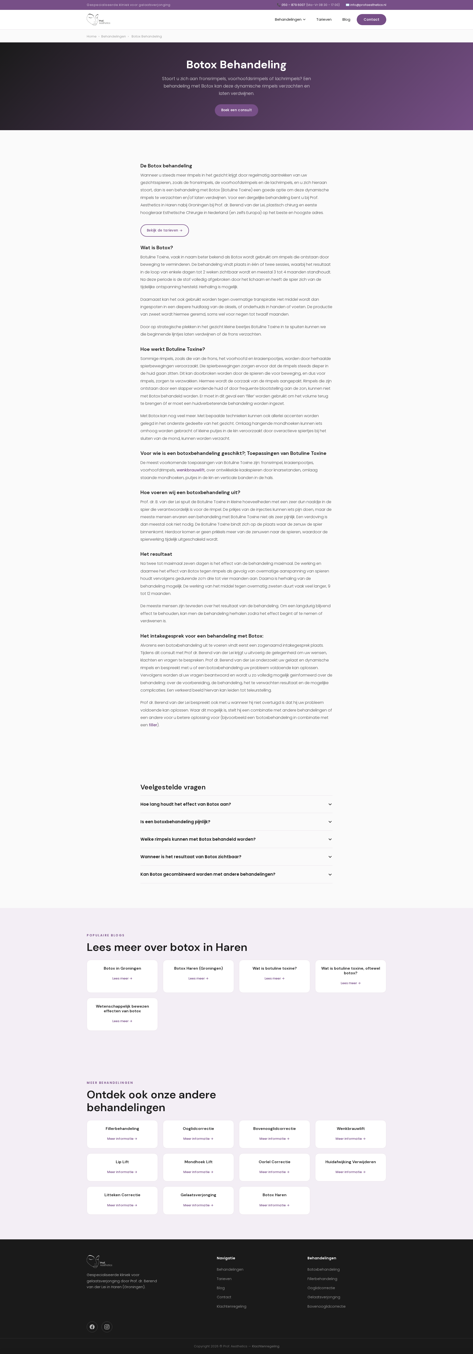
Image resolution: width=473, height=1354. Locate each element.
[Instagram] (106, 1326)
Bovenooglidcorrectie (326, 1306)
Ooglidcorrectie (321, 1287)
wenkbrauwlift (191, 470)
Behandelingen (288, 19)
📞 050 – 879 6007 (308, 5)
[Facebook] (92, 1326)
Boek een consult (236, 110)
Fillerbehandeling (322, 1278)
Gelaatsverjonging (323, 1297)
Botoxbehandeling (323, 1269)
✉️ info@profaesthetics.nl (366, 5)
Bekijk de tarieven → (165, 230)
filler (153, 725)
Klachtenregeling (231, 1306)
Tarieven (324, 19)
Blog (346, 19)
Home (92, 36)
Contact (371, 19)
